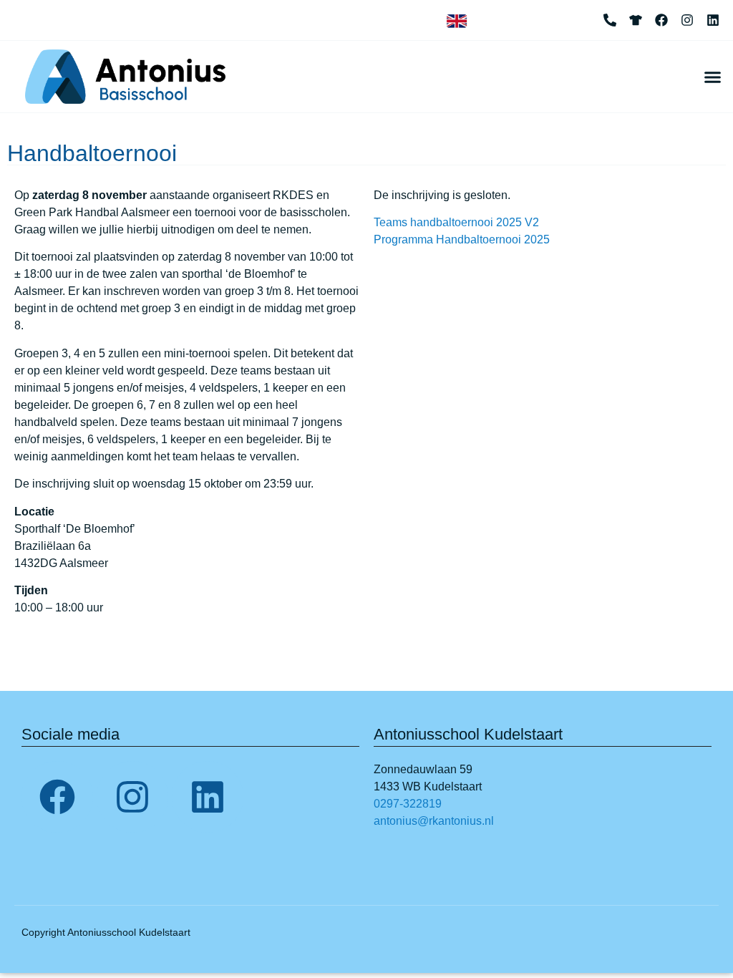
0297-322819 (408, 804)
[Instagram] (687, 20)
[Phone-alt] (610, 20)
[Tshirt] (636, 20)
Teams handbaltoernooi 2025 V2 (456, 222)
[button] (712, 76)
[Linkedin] (713, 20)
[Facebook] (661, 20)
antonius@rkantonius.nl (434, 821)
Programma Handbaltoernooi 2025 (462, 239)
